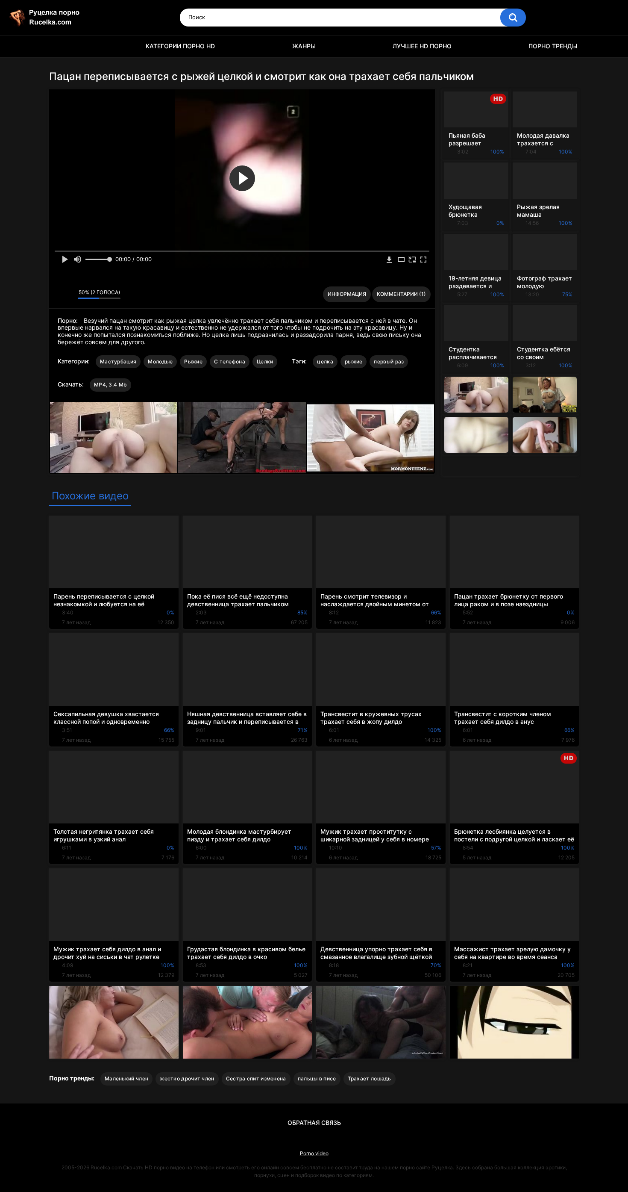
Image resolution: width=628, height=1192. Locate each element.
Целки (265, 361)
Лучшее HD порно (422, 46)
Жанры (304, 46)
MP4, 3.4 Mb (110, 384)
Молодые (160, 361)
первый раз (389, 361)
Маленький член (126, 1078)
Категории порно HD (180, 46)
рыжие (354, 361)
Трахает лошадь (369, 1078)
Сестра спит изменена (256, 1078)
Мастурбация (118, 361)
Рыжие (193, 361)
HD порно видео (59, 46)
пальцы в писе (317, 1078)
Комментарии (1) (401, 294)
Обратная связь (314, 1122)
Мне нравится (57, 294)
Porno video (314, 1153)
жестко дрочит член (187, 1078)
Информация (347, 294)
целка (325, 361)
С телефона (229, 361)
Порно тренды (552, 46)
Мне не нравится (69, 294)
